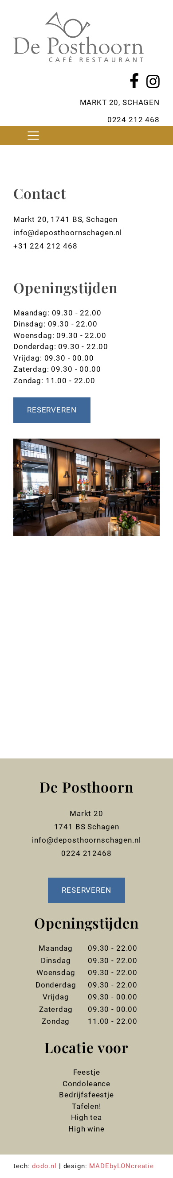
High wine (86, 1128)
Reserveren (52, 409)
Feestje (86, 1072)
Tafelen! (86, 1106)
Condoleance (86, 1083)
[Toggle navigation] (33, 135)
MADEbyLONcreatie (121, 1166)
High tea (86, 1117)
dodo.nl (44, 1166)
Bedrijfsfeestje (86, 1094)
